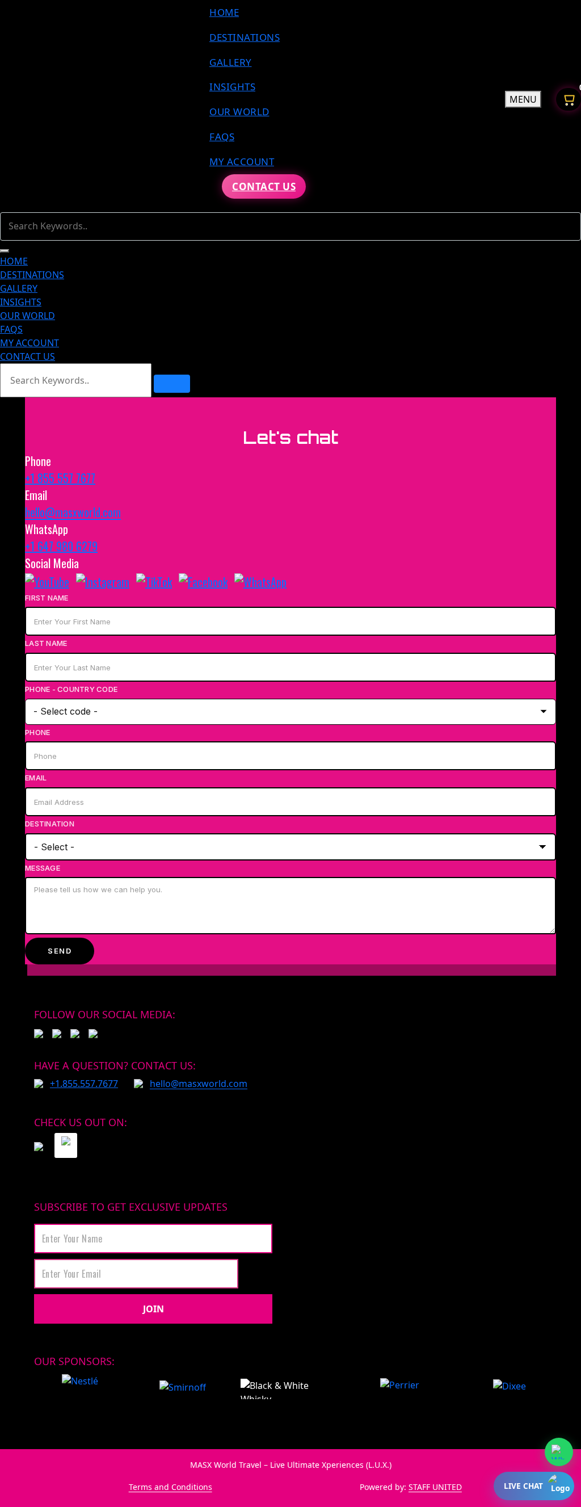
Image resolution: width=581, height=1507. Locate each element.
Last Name (46, 643)
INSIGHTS (232, 86)
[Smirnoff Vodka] (177, 1389)
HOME (224, 12)
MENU (523, 99)
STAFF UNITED (435, 1486)
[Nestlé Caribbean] (80, 1389)
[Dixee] (509, 1389)
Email (36, 777)
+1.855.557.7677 (84, 1083)
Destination (49, 823)
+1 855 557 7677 (60, 477)
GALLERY (230, 62)
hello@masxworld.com (73, 511)
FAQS (221, 136)
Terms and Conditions (170, 1486)
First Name (47, 597)
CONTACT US (264, 186)
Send (59, 950)
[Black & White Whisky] (287, 1389)
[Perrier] (402, 1389)
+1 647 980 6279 (61, 546)
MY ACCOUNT (241, 161)
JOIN (153, 1309)
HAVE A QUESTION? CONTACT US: (115, 1065)
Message (42, 867)
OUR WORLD (239, 111)
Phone (37, 732)
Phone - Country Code (71, 689)
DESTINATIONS (244, 37)
